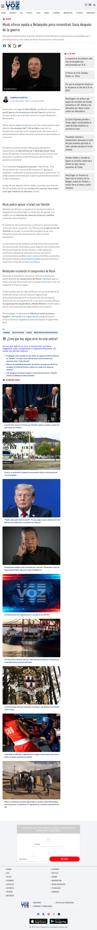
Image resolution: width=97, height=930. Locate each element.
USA (21, 13)
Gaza (29, 332)
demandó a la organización (25, 316)
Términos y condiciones (42, 907)
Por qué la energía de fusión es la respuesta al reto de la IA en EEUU (79, 87)
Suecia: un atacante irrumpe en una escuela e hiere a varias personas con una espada (31, 473)
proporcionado (32, 258)
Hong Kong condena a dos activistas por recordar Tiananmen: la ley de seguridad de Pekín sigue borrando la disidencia (31, 568)
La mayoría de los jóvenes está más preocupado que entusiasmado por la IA (78, 62)
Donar (3, 13)
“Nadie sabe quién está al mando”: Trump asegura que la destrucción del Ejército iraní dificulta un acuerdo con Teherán (32, 521)
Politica (29, 13)
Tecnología (56, 888)
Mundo (46, 13)
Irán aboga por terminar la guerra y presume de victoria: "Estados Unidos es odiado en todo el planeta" (31, 374)
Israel (6, 332)
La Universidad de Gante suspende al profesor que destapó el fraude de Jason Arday (31, 708)
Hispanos (13, 13)
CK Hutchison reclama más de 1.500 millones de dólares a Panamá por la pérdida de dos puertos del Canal (31, 660)
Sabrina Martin (19, 97)
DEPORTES (10, 888)
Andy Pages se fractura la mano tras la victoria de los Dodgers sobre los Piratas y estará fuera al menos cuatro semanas (78, 181)
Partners (55, 892)
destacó (47, 278)
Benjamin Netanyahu (46, 332)
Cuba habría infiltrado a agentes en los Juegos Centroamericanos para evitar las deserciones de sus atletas (31, 755)
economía (56, 13)
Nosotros (10, 896)
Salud (38, 13)
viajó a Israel (21, 125)
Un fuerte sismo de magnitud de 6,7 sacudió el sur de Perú (27, 615)
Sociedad (79, 13)
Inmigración (68, 13)
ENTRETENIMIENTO (58, 885)
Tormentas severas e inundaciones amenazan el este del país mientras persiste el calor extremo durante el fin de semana (79, 143)
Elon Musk (18, 332)
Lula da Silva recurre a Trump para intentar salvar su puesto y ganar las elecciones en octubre (31, 426)
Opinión (9, 892)
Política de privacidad (65, 903)
